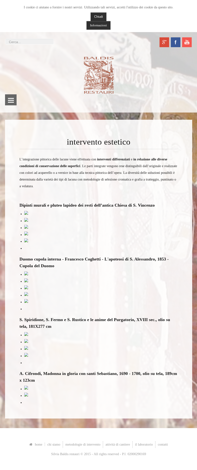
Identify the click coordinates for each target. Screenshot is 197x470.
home (38, 444)
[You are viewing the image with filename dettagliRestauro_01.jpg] (26, 389)
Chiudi (98, 16)
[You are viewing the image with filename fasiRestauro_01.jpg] (26, 335)
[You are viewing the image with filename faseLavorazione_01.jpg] (26, 235)
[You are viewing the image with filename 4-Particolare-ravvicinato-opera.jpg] (26, 295)
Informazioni (98, 25)
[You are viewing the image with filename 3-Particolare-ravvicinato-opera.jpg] (26, 288)
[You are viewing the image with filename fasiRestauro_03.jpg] (26, 349)
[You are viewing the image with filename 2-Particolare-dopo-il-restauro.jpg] (26, 281)
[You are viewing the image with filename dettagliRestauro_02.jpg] (26, 395)
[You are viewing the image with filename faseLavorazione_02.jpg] (26, 241)
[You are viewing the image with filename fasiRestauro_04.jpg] (26, 356)
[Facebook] (175, 42)
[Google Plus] (164, 42)
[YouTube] (187, 42)
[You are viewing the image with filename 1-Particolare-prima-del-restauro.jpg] (26, 274)
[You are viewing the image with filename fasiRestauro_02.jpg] (26, 342)
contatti (163, 444)
